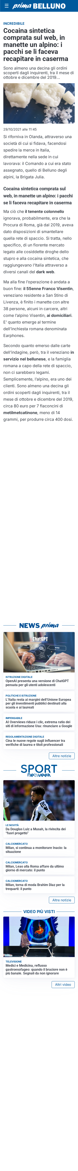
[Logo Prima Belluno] (39, 6)
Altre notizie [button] (61, 756)
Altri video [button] (63, 984)
